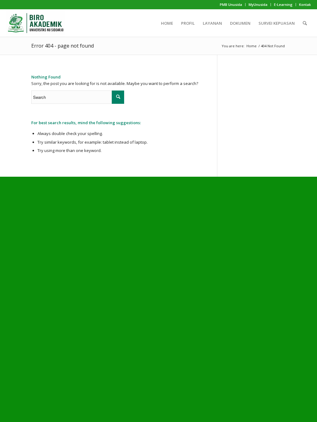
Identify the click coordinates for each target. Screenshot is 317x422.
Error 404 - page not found (62, 45)
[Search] (305, 23)
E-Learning (283, 4)
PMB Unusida (231, 4)
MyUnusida (258, 4)
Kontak (305, 4)
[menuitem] (231, 4)
